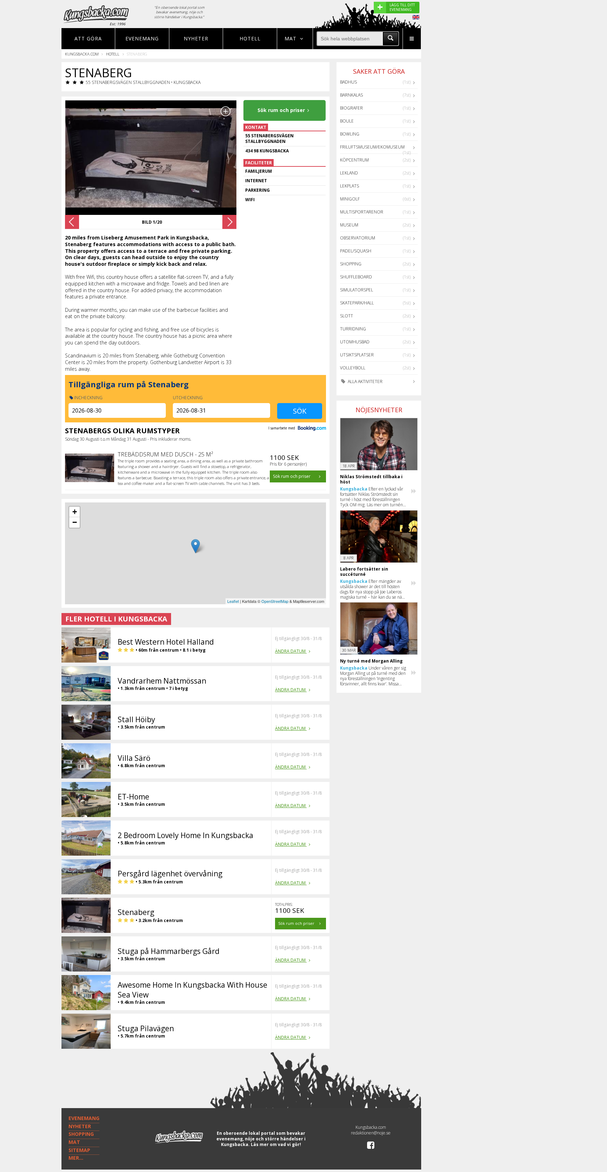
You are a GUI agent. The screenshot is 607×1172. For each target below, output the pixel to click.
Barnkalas (351, 95)
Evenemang (142, 38)
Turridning (353, 329)
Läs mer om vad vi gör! (276, 1144)
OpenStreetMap (274, 601)
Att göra (88, 38)
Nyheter (196, 38)
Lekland (349, 173)
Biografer (351, 108)
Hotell (250, 38)
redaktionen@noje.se (371, 1133)
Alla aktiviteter (365, 381)
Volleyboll (352, 368)
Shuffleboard (356, 277)
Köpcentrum (354, 160)
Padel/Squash (355, 251)
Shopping (350, 264)
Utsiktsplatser (357, 355)
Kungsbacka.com (82, 54)
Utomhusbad (355, 342)
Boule (347, 121)
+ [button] (74, 511)
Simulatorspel (356, 290)
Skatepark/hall (357, 303)
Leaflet (233, 601)
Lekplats (349, 186)
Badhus (348, 82)
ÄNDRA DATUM (291, 651)
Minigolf (350, 199)
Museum (349, 225)
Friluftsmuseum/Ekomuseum (372, 147)
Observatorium (357, 238)
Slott (346, 316)
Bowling (349, 134)
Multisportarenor (361, 212)
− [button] (74, 522)
